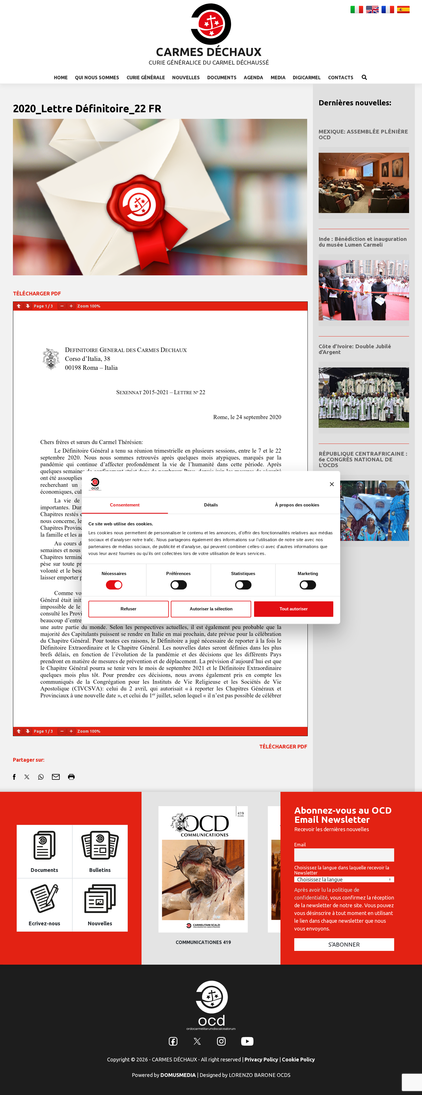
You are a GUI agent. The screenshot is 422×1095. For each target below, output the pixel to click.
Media (278, 77)
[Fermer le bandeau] (332, 484)
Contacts (340, 77)
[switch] (179, 585)
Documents (222, 77)
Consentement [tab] (125, 504)
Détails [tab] (211, 504)
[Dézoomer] (62, 306)
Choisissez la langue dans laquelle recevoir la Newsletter (341, 870)
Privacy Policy (261, 1059)
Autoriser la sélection (211, 608)
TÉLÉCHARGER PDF (37, 293)
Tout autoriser (294, 608)
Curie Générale (146, 77)
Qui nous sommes (97, 77)
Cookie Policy (298, 1059)
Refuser (128, 608)
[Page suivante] (28, 306)
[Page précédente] (18, 306)
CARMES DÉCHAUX (209, 51)
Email (300, 844)
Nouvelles (186, 77)
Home (61, 77)
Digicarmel (307, 77)
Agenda (253, 77)
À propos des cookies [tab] (297, 504)
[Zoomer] (71, 306)
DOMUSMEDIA (178, 1075)
